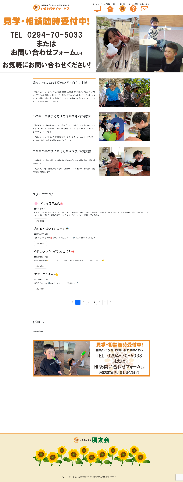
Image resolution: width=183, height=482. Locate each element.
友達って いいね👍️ (46, 274)
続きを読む (40, 221)
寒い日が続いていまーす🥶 (51, 228)
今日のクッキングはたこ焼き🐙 (54, 251)
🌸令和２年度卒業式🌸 (48, 203)
